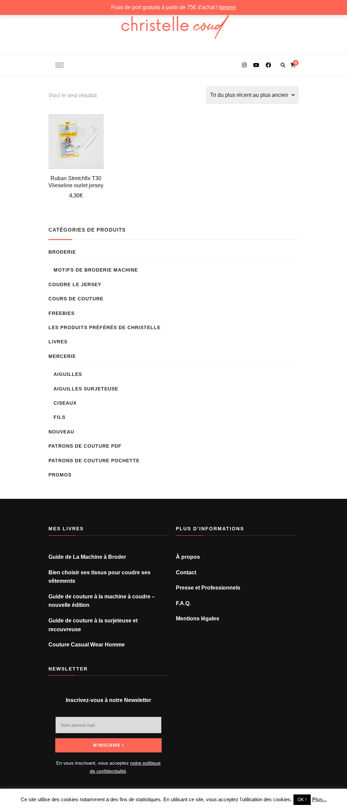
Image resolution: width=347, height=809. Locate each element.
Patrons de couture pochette (94, 460)
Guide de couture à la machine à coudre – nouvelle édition (101, 601)
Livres (57, 341)
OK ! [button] (302, 799)
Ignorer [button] (227, 7)
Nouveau (61, 431)
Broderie (62, 252)
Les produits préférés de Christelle (104, 327)
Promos (60, 474)
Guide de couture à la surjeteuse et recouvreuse (93, 625)
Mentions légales (197, 618)
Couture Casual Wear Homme (86, 644)
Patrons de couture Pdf (85, 446)
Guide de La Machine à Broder (87, 557)
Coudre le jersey (74, 284)
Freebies (61, 313)
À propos (188, 557)
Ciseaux (65, 403)
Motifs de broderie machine (96, 270)
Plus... (319, 799)
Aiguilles (68, 374)
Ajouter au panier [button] (76, 138)
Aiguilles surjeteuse (86, 388)
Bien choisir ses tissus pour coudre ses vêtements (99, 577)
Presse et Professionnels (208, 588)
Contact (186, 572)
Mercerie (62, 356)
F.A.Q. (183, 603)
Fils (59, 417)
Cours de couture (75, 298)
